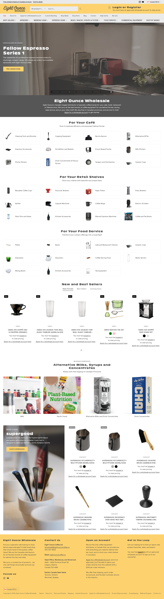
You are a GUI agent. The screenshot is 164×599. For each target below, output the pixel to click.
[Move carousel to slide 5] (88, 91)
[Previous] (3, 320)
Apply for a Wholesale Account (98, 560)
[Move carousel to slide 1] (56, 91)
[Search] (80, 8)
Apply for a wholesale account (76, 112)
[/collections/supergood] (33, 477)
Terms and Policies (60, 593)
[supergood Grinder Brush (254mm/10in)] (82, 496)
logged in (141, 552)
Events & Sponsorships (119, 593)
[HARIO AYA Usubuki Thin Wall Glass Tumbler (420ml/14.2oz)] (50, 309)
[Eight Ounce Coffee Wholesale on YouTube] (143, 2)
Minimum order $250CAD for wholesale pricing (17, 2)
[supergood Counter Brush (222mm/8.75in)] (146, 439)
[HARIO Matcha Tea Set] (114, 309)
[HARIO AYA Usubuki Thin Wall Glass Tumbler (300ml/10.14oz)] (82, 309)
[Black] (144, 336)
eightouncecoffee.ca (58, 555)
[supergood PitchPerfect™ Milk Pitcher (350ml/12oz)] (114, 439)
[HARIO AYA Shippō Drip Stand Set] (146, 309)
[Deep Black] (84, 466)
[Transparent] (117, 333)
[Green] (110, 333)
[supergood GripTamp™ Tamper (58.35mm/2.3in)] (146, 496)
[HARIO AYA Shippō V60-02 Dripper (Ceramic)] (18, 309)
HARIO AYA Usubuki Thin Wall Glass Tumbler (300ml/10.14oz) (82, 332)
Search (41, 593)
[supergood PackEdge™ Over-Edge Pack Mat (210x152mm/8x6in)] (114, 496)
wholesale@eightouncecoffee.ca (57, 547)
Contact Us (157, 593)
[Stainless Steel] (80, 466)
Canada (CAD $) (154, 2)
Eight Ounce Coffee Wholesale (26, 593)
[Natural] (147, 336)
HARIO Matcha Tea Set (114, 330)
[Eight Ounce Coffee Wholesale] (14, 9)
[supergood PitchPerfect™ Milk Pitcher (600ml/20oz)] (82, 439)
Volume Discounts (81, 593)
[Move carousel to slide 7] (104, 91)
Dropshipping (133, 593)
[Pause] (111, 91)
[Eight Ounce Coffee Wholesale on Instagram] (140, 2)
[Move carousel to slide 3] (72, 91)
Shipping (71, 593)
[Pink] (114, 333)
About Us (49, 593)
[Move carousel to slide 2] (64, 91)
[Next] (160, 320)
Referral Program (145, 593)
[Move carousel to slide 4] (80, 91)
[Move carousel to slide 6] (96, 91)
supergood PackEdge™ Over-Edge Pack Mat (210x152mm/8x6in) (114, 519)
